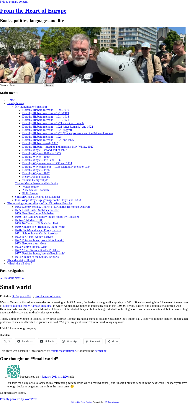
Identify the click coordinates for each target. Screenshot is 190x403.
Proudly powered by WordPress (18, 399)
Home (11, 99)
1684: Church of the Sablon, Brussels (37, 256)
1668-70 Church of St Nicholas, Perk (36, 223)
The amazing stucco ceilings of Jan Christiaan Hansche (39, 203)
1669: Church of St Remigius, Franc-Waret (40, 226)
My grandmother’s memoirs (31, 106)
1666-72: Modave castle (29, 220)
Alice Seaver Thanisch (35, 190)
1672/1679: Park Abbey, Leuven (34, 236)
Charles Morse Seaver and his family (36, 183)
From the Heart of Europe (33, 10)
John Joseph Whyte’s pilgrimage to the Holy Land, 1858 (48, 200)
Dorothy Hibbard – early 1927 (40, 143)
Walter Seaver (30, 186)
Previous (7, 277)
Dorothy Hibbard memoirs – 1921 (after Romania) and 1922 (57, 126)
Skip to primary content (13, 1)
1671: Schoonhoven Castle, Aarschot (36, 233)
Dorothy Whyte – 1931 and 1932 (41, 160)
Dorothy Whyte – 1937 (36, 173)
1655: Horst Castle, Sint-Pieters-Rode (37, 210)
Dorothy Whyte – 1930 (36, 156)
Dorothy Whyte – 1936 (36, 170)
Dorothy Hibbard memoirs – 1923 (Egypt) (47, 129)
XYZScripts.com (112, 402)
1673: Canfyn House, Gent (31, 246)
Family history (15, 103)
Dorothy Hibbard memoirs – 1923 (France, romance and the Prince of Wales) (67, 133)
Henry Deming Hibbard (36, 176)
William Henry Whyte (35, 180)
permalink (101, 350)
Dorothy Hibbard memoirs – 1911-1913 (45, 113)
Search (4, 85)
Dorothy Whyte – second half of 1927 (44, 150)
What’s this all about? (19, 263)
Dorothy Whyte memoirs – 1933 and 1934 (47, 163)
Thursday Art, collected (21, 260)
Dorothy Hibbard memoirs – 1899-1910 (45, 109)
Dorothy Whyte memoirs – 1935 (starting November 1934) (56, 166)
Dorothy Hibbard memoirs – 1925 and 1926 (48, 140)
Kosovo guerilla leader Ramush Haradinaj (27, 305)
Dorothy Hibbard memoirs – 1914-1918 (45, 116)
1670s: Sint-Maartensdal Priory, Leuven (38, 230)
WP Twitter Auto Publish (81, 402)
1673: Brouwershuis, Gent (30, 243)
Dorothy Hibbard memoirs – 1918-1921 (45, 119)
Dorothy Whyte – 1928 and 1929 (41, 153)
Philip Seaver (30, 193)
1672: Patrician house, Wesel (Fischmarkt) (39, 240)
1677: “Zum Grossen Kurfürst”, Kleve (37, 250)
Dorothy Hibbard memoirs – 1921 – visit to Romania (53, 123)
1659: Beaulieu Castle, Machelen (34, 213)
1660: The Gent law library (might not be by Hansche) (47, 216)
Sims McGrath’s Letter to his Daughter (37, 196)
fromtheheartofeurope (48, 296)
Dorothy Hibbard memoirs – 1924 (42, 136)
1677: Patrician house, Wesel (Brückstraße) (40, 253)
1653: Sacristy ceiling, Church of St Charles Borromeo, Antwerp (53, 206)
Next (19, 277)
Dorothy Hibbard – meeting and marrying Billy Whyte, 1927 (58, 146)
